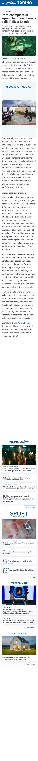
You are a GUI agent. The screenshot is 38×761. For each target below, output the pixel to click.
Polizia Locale (24, 323)
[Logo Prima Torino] (19, 3)
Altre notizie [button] (30, 507)
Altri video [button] (31, 628)
